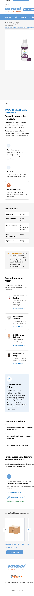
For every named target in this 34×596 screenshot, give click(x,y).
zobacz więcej (24, 513)
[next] (29, 530)
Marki (15, 17)
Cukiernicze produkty (10, 24)
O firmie (7, 582)
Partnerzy (23, 17)
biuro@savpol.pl (16, 497)
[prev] (5, 530)
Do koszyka (14, 552)
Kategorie (8, 17)
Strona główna (9, 22)
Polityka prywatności (26, 582)
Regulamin (14, 582)
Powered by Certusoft (17, 590)
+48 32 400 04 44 (7, 5)
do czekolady (8, 25)
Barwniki (19, 24)
